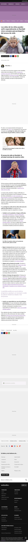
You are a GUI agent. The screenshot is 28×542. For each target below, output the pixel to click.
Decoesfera (3, 519)
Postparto (3, 462)
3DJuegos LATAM (17, 527)
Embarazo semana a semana (5, 467)
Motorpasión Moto (17, 510)
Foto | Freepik (4, 179)
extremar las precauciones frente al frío (15, 315)
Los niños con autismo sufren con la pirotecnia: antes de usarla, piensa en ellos (13, 242)
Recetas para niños (5, 464)
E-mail (18, 56)
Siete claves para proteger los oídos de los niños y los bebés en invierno (14, 149)
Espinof (15, 502)
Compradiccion (4, 520)
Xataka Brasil (3, 529)
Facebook (11, 56)
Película (8, 20)
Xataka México (4, 527)
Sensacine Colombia (18, 531)
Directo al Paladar (4, 508)
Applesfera (3, 495)
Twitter (13, 56)
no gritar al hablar (19, 261)
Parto (15, 459)
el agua (19, 72)
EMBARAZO (11, 4)
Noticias (3, 457)
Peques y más (17, 470)
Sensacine (16, 500)
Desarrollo (16, 462)
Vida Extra (16, 493)
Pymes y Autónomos (18, 519)
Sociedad (16, 467)
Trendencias (3, 517)
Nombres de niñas (22, 440)
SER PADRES (4, 4)
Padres (2, 470)
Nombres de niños (13, 440)
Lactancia (3, 459)
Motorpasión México (18, 533)
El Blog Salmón (17, 517)
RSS (17, 446)
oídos (15, 330)
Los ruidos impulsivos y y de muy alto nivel (13, 214)
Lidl (17, 20)
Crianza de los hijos (18, 464)
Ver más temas (5, 474)
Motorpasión (16, 508)
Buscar (26, 480)
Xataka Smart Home (5, 497)
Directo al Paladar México (6, 533)
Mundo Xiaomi (4, 499)
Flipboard (15, 56)
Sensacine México (17, 529)
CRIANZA (17, 4)
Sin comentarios (6, 56)
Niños (4, 20)
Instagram (15, 446)
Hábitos (21, 20)
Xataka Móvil (3, 493)
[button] (8, 66)
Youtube (12, 446)
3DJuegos (16, 491)
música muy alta (22, 265)
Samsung (13, 20)
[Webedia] (25, 1)
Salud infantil (9, 330)
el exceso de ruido (14, 75)
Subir (23, 485)
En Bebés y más (5, 146)
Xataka (2, 491)
